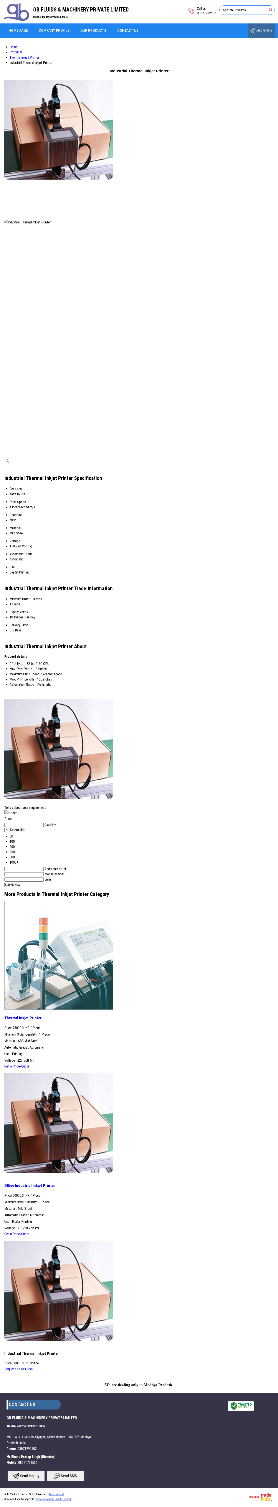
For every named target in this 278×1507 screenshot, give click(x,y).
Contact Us (128, 30)
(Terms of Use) (56, 1494)
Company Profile (54, 30)
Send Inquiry (263, 30)
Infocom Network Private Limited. (53, 1499)
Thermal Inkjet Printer (24, 57)
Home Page (18, 30)
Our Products (93, 30)
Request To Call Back (18, 1369)
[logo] (16, 20)
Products (16, 52)
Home (14, 47)
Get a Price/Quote (17, 1066)
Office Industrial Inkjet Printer (29, 1185)
